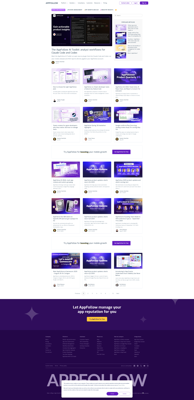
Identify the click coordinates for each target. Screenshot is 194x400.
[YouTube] (144, 366)
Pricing (105, 3)
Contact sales (125, 3)
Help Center (100, 348)
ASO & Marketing (84, 341)
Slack (135, 350)
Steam (136, 344)
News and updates (58, 10)
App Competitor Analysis (69, 350)
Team (46, 348)
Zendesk (136, 348)
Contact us (48, 350)
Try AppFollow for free (97, 319)
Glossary (99, 346)
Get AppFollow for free (121, 152)
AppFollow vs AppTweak (120, 352)
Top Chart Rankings (67, 354)
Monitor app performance (69, 339)
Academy (99, 344)
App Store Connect (139, 339)
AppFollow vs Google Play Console (122, 344)
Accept (112, 393)
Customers (90, 3)
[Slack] (138, 366)
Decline (124, 393)
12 (113, 293)
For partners (48, 352)
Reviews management (75, 10)
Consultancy (81, 3)
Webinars (99, 341)
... (109, 293)
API (98, 352)
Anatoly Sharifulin (60, 61)
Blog (98, 339)
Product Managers (84, 344)
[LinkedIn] (134, 366)
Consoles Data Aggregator (69, 348)
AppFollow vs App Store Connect (122, 341)
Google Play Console (139, 341)
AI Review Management (68, 344)
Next (117, 293)
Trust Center (100, 350)
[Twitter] (141, 366)
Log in (135, 3)
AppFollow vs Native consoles (121, 339)
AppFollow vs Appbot (119, 350)
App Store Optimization (68, 341)
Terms (56, 365)
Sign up (144, 3)
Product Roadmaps (67, 352)
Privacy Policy (121, 385)
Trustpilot (136, 346)
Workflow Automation (68, 346)
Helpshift (136, 354)
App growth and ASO (92, 10)
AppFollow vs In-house (119, 346)
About (46, 339)
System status (49, 365)
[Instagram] (148, 366)
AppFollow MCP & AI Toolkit (69, 356)
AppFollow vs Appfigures (120, 348)
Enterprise (82, 348)
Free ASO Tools (101, 354)
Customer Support (84, 339)
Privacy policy (63, 365)
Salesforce (137, 352)
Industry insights (107, 10)
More (115, 354)
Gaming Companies (84, 346)
